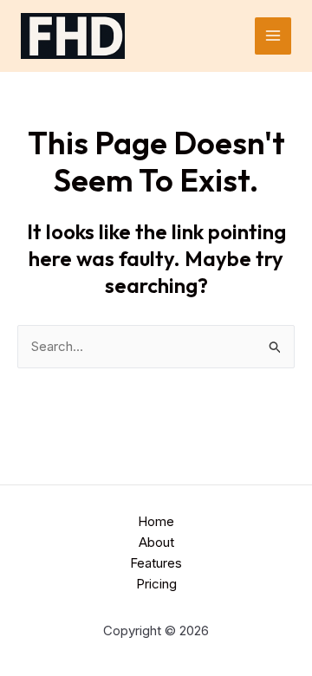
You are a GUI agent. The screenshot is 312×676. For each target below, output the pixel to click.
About (156, 542)
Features (156, 563)
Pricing (156, 583)
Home (156, 521)
